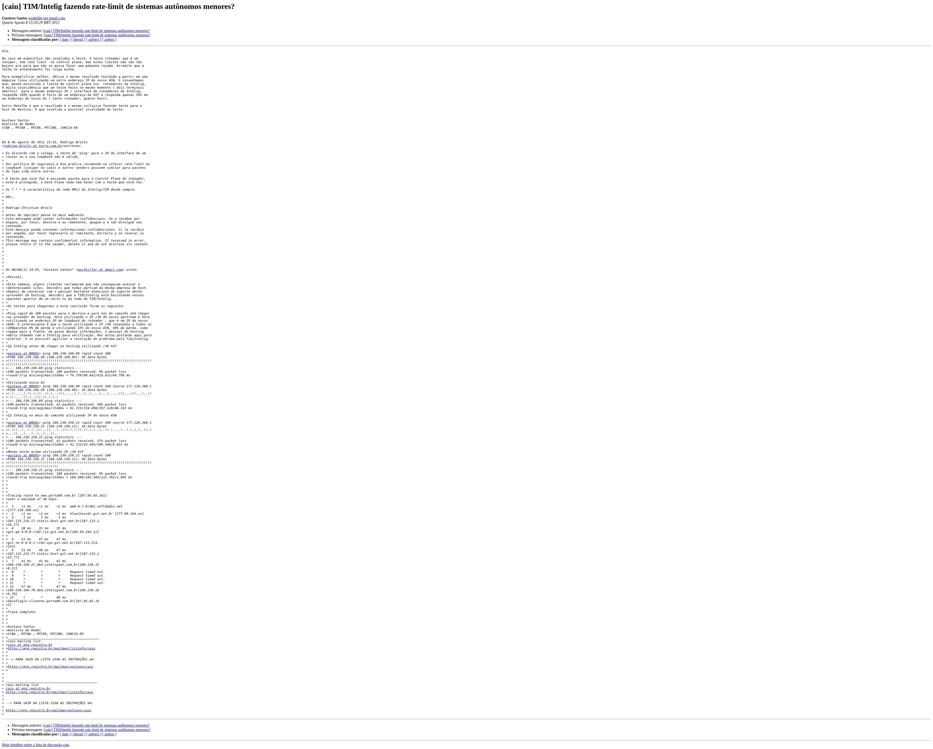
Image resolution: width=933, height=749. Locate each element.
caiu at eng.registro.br (30, 645)
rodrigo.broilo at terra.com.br (33, 146)
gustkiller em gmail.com (46, 18)
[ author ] (109, 39)
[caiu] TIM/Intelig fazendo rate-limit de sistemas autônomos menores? (96, 31)
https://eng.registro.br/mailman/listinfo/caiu (51, 648)
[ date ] (65, 39)
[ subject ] (93, 39)
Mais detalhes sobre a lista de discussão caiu (35, 745)
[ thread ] (78, 39)
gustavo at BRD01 (23, 353)
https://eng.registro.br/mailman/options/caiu (50, 666)
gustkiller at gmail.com (100, 269)
